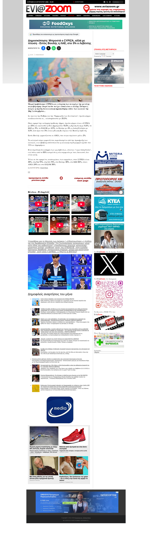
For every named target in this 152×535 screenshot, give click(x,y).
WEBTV (79, 15)
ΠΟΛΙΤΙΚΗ (55, 15)
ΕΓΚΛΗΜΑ (47, 15)
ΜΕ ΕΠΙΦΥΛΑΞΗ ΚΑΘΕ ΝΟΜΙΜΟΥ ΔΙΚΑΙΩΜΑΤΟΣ (75, 520)
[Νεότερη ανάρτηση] (38, 182)
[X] (48, 48)
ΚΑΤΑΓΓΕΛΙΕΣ (79, 2)
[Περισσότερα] (59, 48)
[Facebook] (104, 2)
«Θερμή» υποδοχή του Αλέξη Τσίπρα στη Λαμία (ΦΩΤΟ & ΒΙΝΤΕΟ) (60, 339)
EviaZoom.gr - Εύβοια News (83, 518)
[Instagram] (110, 2)
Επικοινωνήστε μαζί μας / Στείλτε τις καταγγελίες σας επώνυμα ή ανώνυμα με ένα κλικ (57, 359)
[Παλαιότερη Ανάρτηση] (82, 182)
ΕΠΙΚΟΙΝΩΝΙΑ (96, 15)
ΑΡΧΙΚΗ (30, 15)
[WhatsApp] (54, 48)
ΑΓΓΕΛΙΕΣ (117, 15)
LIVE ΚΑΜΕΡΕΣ (107, 15)
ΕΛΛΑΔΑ (63, 15)
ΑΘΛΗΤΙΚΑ (86, 15)
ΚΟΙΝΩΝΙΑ (38, 15)
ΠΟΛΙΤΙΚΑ (44, 168)
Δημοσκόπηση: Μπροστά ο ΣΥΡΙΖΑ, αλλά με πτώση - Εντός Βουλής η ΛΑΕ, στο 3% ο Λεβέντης (59, 42)
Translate (108, 56)
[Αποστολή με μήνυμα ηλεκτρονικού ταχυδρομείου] (29, 172)
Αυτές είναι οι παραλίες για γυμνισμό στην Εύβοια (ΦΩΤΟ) (57, 299)
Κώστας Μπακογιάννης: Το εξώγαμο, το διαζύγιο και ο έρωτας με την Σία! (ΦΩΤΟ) (64, 375)
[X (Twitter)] (107, 2)
